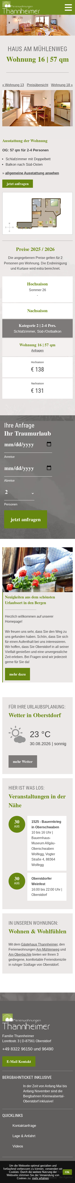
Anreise (9, 456)
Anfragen (37, 350)
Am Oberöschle (20, 954)
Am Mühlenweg (47, 949)
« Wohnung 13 (13, 85)
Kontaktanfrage (24, 1126)
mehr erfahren (40, 1178)
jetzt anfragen (18, 183)
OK (67, 1172)
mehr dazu (17, 674)
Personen (10, 504)
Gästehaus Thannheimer (39, 944)
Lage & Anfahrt (23, 1136)
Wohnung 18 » (62, 85)
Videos (17, 1146)
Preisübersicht (37, 85)
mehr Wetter (23, 761)
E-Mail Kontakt (19, 1061)
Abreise (9, 480)
